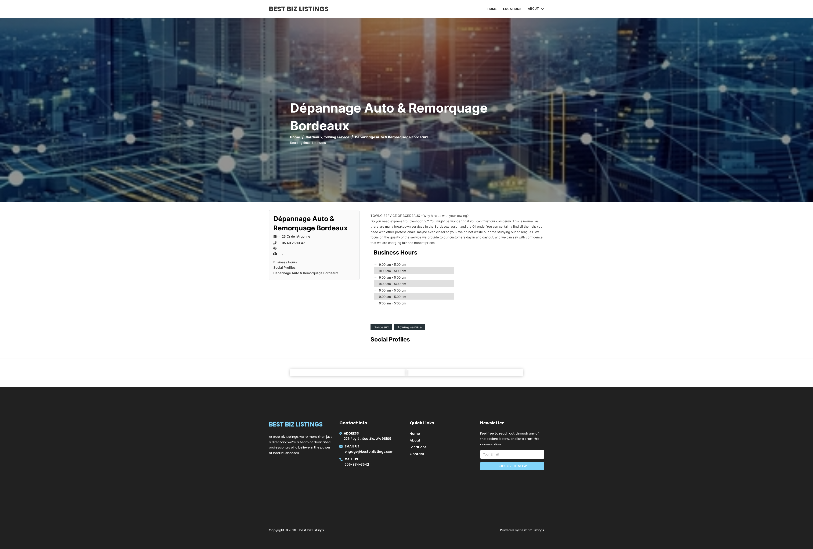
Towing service (336, 137)
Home (492, 9)
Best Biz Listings (299, 9)
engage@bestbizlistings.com (369, 451)
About (415, 440)
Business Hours (285, 262)
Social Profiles (284, 268)
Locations (512, 9)
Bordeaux (314, 137)
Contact (417, 453)
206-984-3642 (357, 464)
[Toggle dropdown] (542, 9)
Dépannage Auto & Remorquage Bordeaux (305, 273)
